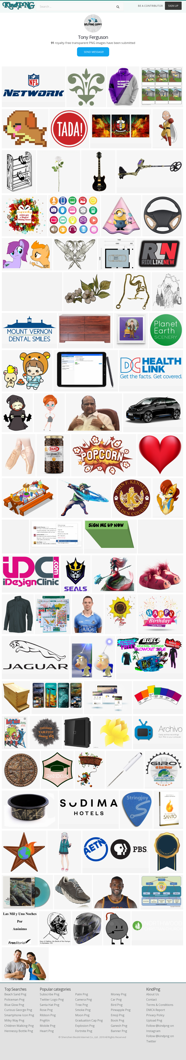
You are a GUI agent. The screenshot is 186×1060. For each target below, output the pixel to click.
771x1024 (82, 786)
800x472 (98, 590)
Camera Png (83, 1000)
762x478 (143, 268)
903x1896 (41, 430)
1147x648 (61, 389)
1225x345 (66, 826)
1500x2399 (10, 191)
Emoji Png (117, 1015)
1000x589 (9, 309)
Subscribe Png (49, 994)
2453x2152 (106, 268)
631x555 (68, 590)
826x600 (100, 907)
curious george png (18, 1010)
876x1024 (161, 826)
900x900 (9, 786)
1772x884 (9, 677)
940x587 (123, 191)
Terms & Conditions (159, 1005)
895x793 (121, 346)
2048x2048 (112, 632)
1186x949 (148, 907)
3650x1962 (10, 590)
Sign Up (173, 5)
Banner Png (119, 1031)
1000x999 (9, 712)
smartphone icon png (19, 1015)
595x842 (9, 943)
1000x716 (70, 747)
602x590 (149, 234)
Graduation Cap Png (89, 1020)
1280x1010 (56, 234)
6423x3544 (10, 346)
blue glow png (14, 1005)
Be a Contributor (150, 5)
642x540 (99, 747)
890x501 (130, 430)
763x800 (45, 943)
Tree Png (81, 1005)
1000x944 (152, 786)
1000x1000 (111, 943)
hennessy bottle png (18, 1031)
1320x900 (91, 712)
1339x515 (90, 871)
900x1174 (9, 632)
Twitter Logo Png (52, 1000)
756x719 (77, 677)
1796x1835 (37, 747)
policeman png (14, 1000)
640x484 (145, 551)
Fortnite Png (83, 1031)
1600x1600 (45, 191)
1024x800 (79, 943)
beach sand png (15, 994)
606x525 (9, 234)
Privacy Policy (155, 1015)
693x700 (113, 786)
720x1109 (160, 515)
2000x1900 (10, 871)
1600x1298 (62, 907)
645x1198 (160, 146)
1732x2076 (159, 309)
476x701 (156, 871)
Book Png (117, 1020)
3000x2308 (65, 515)
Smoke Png (83, 1010)
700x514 (60, 268)
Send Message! (93, 52)
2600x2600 (44, 474)
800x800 (156, 346)
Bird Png (117, 1005)
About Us (152, 994)
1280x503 (9, 105)
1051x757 (9, 515)
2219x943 (140, 712)
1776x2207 (115, 105)
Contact (151, 1000)
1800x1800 (49, 786)
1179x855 (9, 979)
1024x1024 (98, 146)
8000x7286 (145, 474)
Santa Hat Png (49, 1005)
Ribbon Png (48, 1015)
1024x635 (9, 268)
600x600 (127, 826)
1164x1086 (148, 105)
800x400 (140, 747)
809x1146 (9, 747)
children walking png (19, 1026)
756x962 (79, 632)
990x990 (108, 234)
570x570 (144, 590)
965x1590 (9, 551)
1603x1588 (57, 146)
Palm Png (81, 994)
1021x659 (78, 474)
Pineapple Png (121, 1010)
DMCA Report (155, 1010)
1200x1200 (10, 146)
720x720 (9, 430)
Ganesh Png (119, 1026)
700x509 (9, 826)
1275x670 (39, 712)
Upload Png (154, 1020)
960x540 (73, 430)
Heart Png (47, 1031)
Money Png (118, 994)
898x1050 (9, 474)
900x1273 (88, 191)
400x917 (54, 871)
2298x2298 (122, 309)
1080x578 (37, 551)
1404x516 (126, 389)
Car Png (116, 1000)
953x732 (70, 309)
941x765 (9, 389)
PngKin (45, 1020)
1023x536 (123, 677)
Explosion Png (85, 1026)
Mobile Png (47, 1026)
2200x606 (139, 943)
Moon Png (82, 1015)
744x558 (65, 346)
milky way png (14, 1020)
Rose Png (46, 1010)
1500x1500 (10, 907)
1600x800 (91, 551)
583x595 (73, 105)
